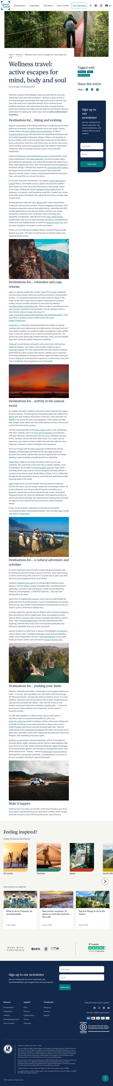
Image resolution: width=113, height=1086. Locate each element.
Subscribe (91, 164)
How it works (63, 5)
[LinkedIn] (104, 1008)
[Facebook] (95, 1008)
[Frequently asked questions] (101, 5)
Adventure (82, 72)
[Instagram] (99, 1008)
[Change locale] (95, 5)
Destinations (9, 1007)
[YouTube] (108, 1008)
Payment (27, 1023)
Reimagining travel (11, 1019)
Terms (26, 1019)
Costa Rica (24, 514)
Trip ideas (48, 5)
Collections (8, 1011)
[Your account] (108, 5)
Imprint (47, 1015)
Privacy (27, 1011)
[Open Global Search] (90, 5)
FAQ (25, 1007)
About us (47, 1007)
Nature (90, 72)
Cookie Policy (29, 1015)
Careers (47, 1011)
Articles (19, 55)
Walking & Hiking (84, 75)
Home (11, 55)
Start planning (79, 5)
